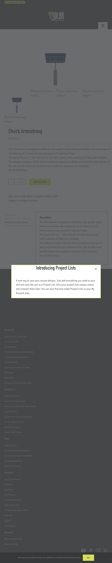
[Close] (96, 269)
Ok (88, 557)
